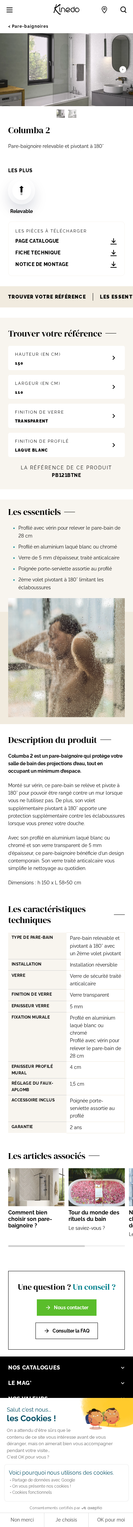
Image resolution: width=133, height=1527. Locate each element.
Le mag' (19, 1383)
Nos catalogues (34, 1367)
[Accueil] (66, 9)
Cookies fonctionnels (32, 1492)
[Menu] (9, 10)
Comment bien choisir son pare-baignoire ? (30, 1219)
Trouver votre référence (47, 297)
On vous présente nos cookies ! (41, 1486)
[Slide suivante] (122, 69)
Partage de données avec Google (43, 1480)
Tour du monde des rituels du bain (94, 1215)
